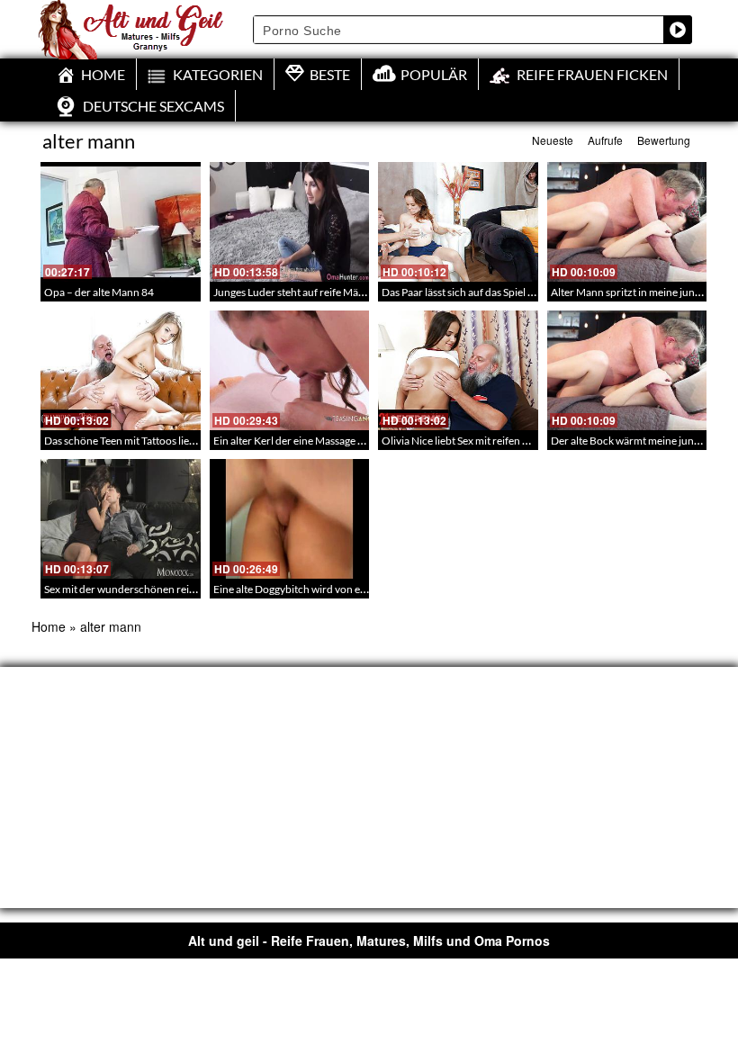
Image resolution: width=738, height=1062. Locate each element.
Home (49, 626)
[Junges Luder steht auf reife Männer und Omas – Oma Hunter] (290, 222)
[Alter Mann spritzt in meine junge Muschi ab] (627, 222)
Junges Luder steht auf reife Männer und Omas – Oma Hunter (356, 292)
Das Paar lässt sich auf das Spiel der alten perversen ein (508, 292)
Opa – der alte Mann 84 (99, 292)
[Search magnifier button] (677, 29)
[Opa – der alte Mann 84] (120, 222)
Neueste (552, 140)
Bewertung (663, 140)
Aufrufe (605, 140)
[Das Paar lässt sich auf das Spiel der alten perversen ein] (458, 222)
